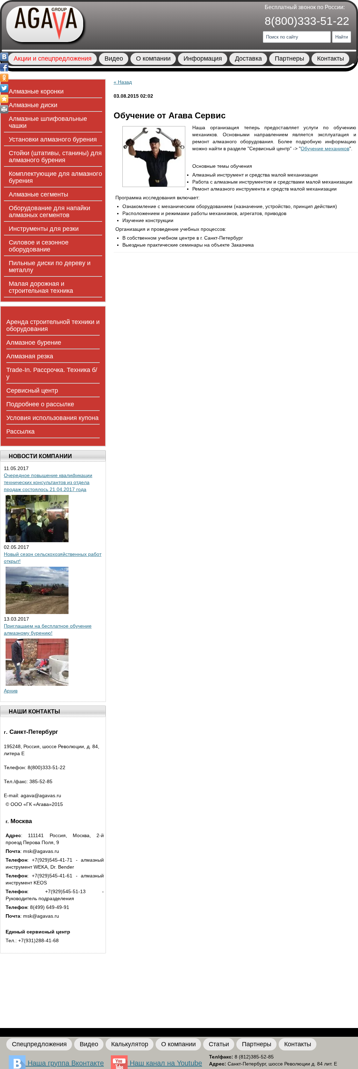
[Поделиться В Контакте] (4, 57)
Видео (114, 58)
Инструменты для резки (44, 228)
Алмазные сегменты (38, 194)
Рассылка (20, 431)
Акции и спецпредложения (53, 58)
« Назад (123, 82)
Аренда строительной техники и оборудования (53, 325)
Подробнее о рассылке (40, 404)
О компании (153, 58)
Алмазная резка (29, 356)
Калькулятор (129, 1044)
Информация (203, 58)
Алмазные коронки (36, 91)
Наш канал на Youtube (165, 1063)
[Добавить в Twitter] (4, 88)
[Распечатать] (4, 109)
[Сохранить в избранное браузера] (4, 99)
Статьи (219, 1044)
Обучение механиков (325, 148)
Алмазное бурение (33, 342)
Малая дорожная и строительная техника (41, 287)
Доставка (248, 58)
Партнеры (289, 58)
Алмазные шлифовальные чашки (48, 122)
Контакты (330, 58)
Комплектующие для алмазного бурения (55, 177)
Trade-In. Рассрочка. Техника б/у (51, 373)
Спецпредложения (39, 1044)
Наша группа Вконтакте (65, 1063)
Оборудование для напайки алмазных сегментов (49, 212)
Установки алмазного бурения (53, 139)
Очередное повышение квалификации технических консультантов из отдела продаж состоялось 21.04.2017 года (48, 482)
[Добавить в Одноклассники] (4, 78)
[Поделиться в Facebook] (4, 67)
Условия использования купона (52, 417)
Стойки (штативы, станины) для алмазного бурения (55, 157)
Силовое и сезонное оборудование (39, 246)
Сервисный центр (32, 390)
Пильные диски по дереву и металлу (50, 267)
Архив (10, 691)
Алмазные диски (33, 105)
